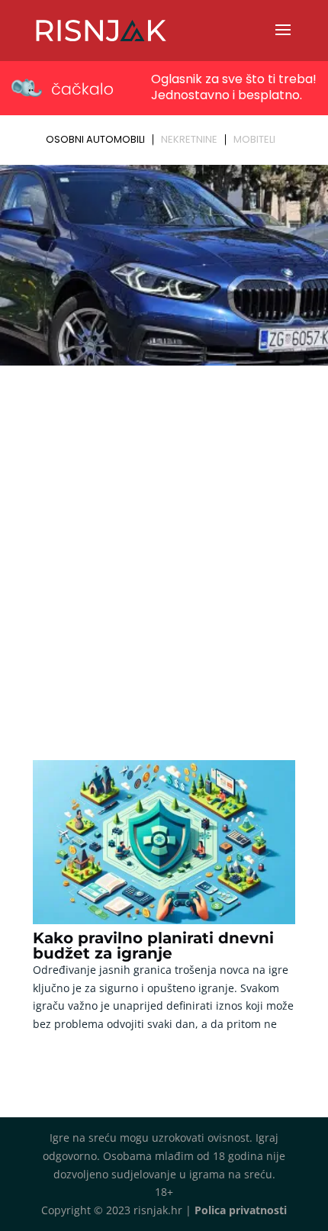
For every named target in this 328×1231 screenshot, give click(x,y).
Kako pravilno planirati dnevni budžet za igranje (153, 945)
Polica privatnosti (241, 1210)
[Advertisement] (164, 543)
